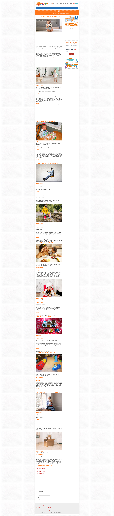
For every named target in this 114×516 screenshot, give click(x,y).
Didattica (51, 3)
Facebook (49, 505)
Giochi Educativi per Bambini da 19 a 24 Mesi (48, 16)
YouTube (49, 510)
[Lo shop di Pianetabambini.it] (71, 21)
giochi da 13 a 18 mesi (41, 473)
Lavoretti (71, 3)
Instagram (49, 507)
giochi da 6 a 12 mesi (41, 471)
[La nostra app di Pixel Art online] (71, 67)
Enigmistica (64, 3)
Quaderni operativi (40, 505)
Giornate (60, 3)
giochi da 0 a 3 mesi (41, 468)
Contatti (38, 509)
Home (47, 13)
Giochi (50, 13)
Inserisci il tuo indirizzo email (70, 49)
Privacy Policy (39, 510)
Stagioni (57, 3)
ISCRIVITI (71, 54)
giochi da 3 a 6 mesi (41, 469)
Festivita (54, 3)
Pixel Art (77, 3)
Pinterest (49, 509)
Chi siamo (38, 507)
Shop (74, 3)
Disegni (68, 3)
